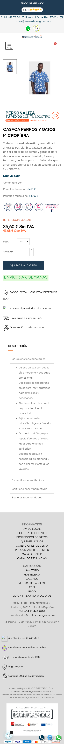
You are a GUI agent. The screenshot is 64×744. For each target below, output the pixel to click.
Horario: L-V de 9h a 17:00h (41, 17)
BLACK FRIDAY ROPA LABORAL (32, 596)
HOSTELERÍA (32, 574)
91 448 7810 (32, 638)
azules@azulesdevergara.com (36, 615)
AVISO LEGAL (32, 529)
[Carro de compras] (54, 46)
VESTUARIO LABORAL (32, 583)
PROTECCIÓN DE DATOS (32, 537)
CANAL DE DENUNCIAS (32, 558)
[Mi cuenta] (40, 46)
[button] (24, 45)
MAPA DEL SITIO (32, 554)
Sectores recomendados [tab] (27, 497)
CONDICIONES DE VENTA (32, 546)
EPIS (32, 587)
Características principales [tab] (28, 359)
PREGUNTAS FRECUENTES (32, 550)
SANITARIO (32, 570)
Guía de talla (11, 176)
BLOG (32, 591)
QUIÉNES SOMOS (32, 541)
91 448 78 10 (11, 17)
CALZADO (32, 579)
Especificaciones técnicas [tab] (28, 480)
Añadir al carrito (25, 266)
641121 (32, 189)
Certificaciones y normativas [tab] (29, 489)
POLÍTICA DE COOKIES (32, 533)
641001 (33, 196)
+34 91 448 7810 (34, 611)
